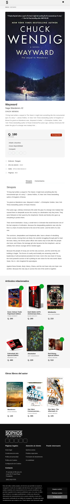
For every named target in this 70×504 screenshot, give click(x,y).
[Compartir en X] (13, 153)
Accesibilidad (30, 460)
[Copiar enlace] (24, 153)
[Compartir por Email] (20, 153)
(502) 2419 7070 (11, 479)
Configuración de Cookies (13, 463)
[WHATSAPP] (21, 441)
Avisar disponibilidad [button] (16, 146)
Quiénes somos (30, 450)
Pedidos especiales (32, 453)
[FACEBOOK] (7, 441)
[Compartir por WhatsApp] (17, 153)
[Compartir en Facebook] (9, 153)
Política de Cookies (11, 460)
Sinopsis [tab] (29, 181)
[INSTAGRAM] (16, 441)
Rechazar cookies (57, 493)
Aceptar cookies (57, 489)
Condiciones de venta (12, 453)
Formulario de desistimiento (34, 457)
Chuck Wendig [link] (12, 111)
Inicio (7, 7)
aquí (41, 500)
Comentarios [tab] (39, 181)
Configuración (57, 497)
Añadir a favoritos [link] (15, 143)
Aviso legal (8, 450)
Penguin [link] (18, 161)
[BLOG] (25, 441)
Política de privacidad (11, 457)
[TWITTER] (12, 441)
